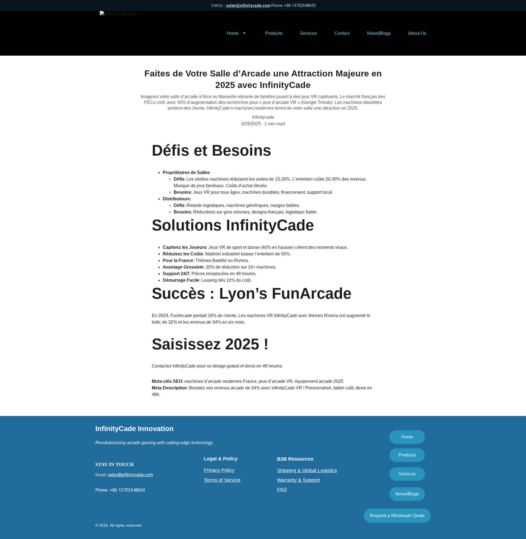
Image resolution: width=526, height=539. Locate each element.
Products (273, 33)
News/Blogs (379, 33)
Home (233, 33)
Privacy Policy (219, 470)
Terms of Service (222, 480)
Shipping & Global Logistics (307, 470)
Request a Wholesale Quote (397, 515)
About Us (417, 33)
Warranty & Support (298, 480)
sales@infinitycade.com (248, 5)
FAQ (282, 489)
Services (308, 33)
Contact (342, 33)
